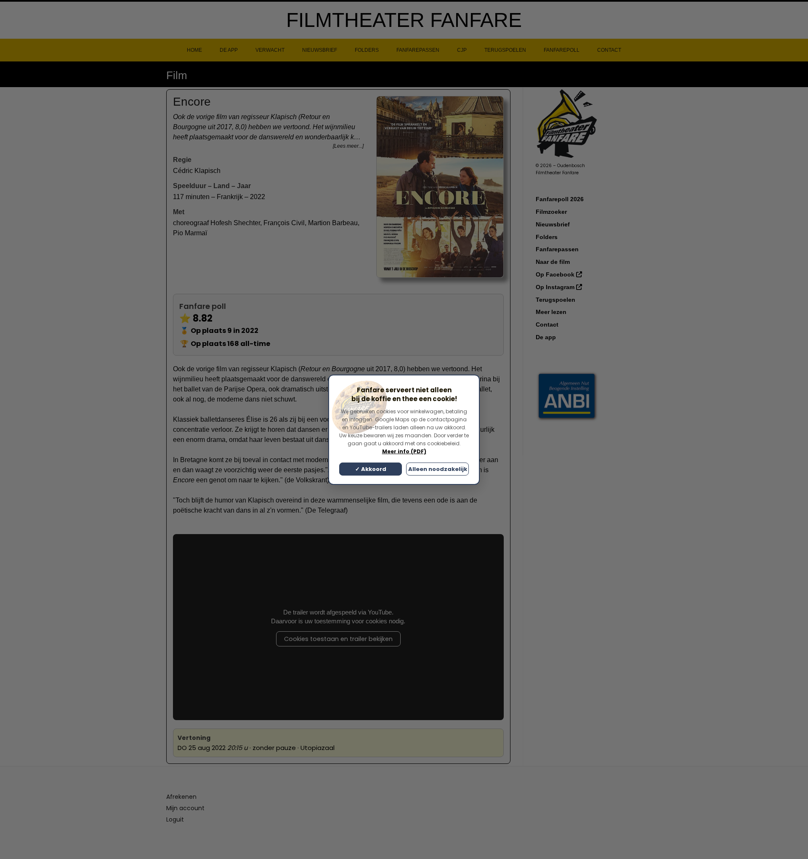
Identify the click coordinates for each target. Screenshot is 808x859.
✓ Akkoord (370, 469)
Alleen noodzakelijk (437, 469)
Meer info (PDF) (404, 451)
